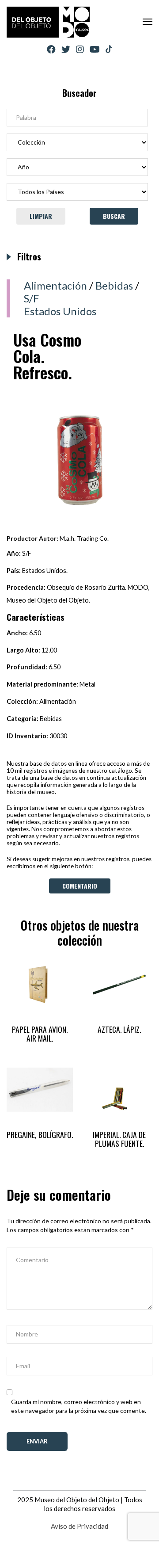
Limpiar (41, 216)
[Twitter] (65, 49)
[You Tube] (95, 49)
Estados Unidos (60, 311)
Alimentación (55, 285)
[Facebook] (51, 49)
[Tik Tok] (109, 49)
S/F (31, 298)
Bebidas (114, 285)
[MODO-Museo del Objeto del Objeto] (48, 22)
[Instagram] (80, 49)
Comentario (79, 885)
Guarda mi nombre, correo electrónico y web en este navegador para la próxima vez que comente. (78, 1406)
